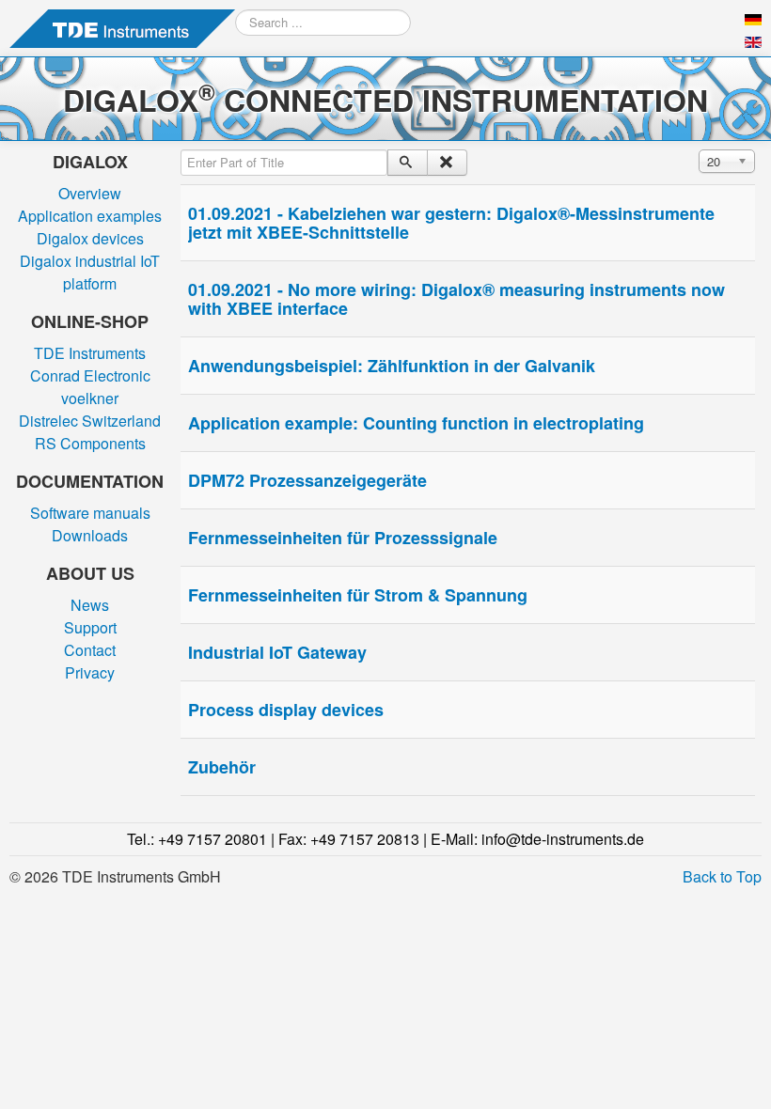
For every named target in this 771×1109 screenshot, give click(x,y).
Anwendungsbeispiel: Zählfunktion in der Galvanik (391, 365)
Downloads (90, 535)
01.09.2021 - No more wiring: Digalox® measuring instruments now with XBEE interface (456, 298)
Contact (90, 650)
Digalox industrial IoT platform (90, 272)
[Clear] (447, 162)
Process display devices (286, 709)
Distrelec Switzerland (90, 420)
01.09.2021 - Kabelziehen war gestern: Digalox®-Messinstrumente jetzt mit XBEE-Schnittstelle (451, 222)
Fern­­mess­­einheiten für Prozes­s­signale (342, 537)
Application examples (90, 215)
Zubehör (222, 767)
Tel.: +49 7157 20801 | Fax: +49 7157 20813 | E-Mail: (385, 839)
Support (90, 627)
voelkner (89, 398)
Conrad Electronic (90, 375)
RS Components (90, 443)
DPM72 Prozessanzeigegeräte (307, 480)
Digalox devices (90, 238)
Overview (89, 193)
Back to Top (722, 876)
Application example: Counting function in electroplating (416, 423)
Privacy (90, 672)
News (90, 605)
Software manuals (90, 512)
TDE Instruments (90, 353)
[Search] (407, 162)
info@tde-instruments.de (562, 839)
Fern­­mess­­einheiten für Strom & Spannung (357, 595)
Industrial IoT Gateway (277, 652)
